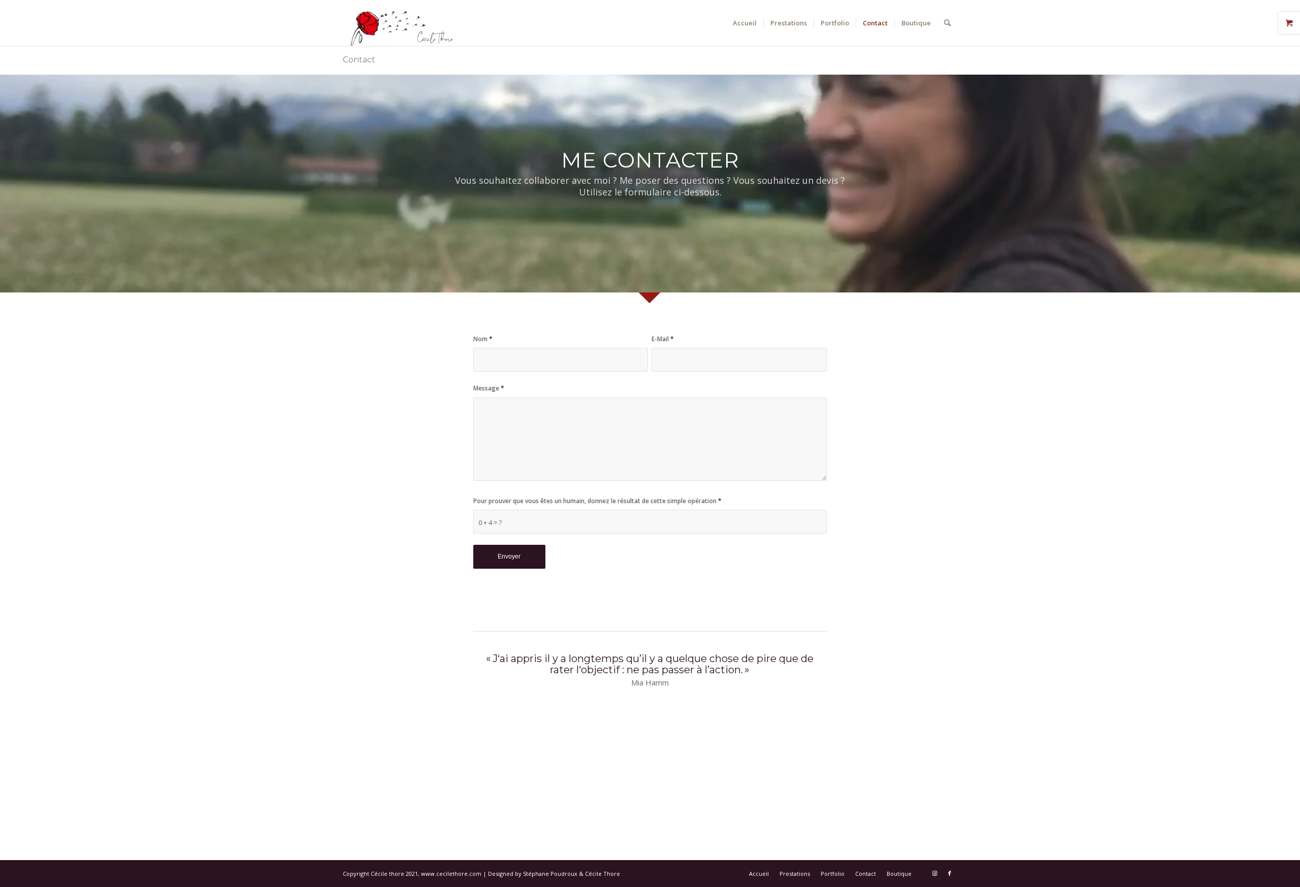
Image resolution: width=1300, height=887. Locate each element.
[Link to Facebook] (949, 873)
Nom (483, 339)
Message (488, 388)
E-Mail (663, 339)
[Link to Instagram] (934, 873)
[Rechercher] (947, 23)
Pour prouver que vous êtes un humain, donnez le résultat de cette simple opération (597, 501)
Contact (359, 59)
